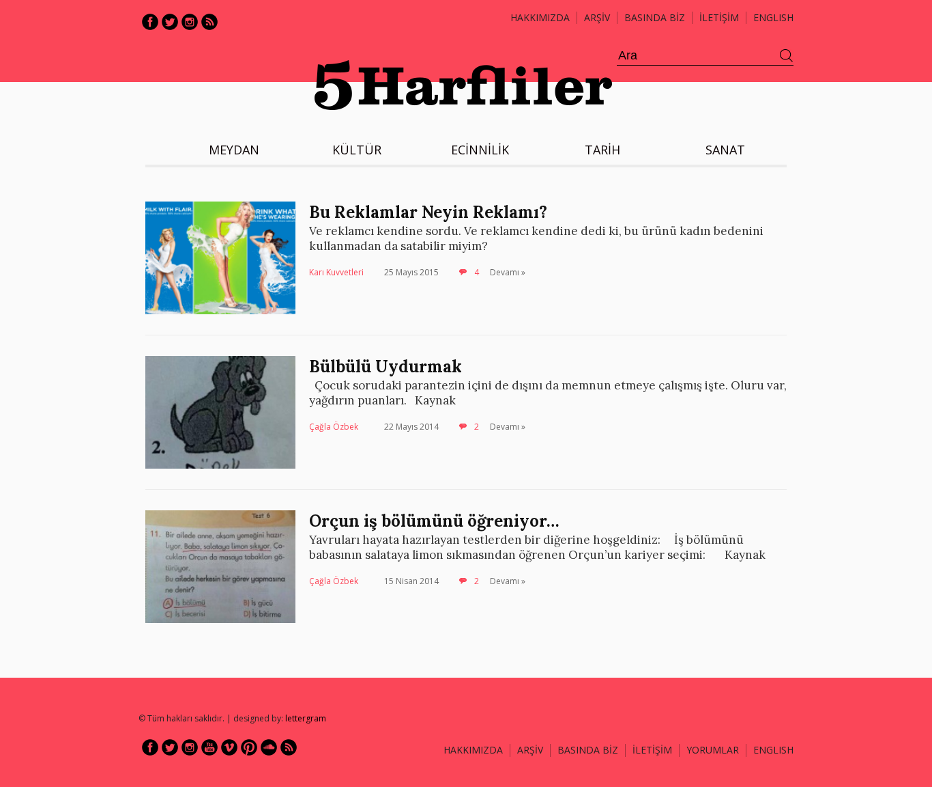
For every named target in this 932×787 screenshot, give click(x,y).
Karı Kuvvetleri (336, 272)
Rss (209, 22)
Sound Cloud (269, 747)
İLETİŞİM (719, 17)
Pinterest (249, 747)
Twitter (170, 22)
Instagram (189, 22)
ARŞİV (597, 17)
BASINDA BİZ (654, 17)
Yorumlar (712, 749)
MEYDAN (234, 149)
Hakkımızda (540, 17)
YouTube (209, 747)
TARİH (602, 149)
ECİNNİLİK (480, 149)
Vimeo (229, 747)
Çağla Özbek (333, 426)
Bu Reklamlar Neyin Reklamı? (428, 212)
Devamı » (507, 272)
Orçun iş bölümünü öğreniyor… (434, 520)
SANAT (725, 149)
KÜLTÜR (356, 149)
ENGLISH (773, 17)
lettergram (305, 718)
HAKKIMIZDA (473, 749)
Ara (786, 56)
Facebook (150, 22)
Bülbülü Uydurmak (385, 366)
